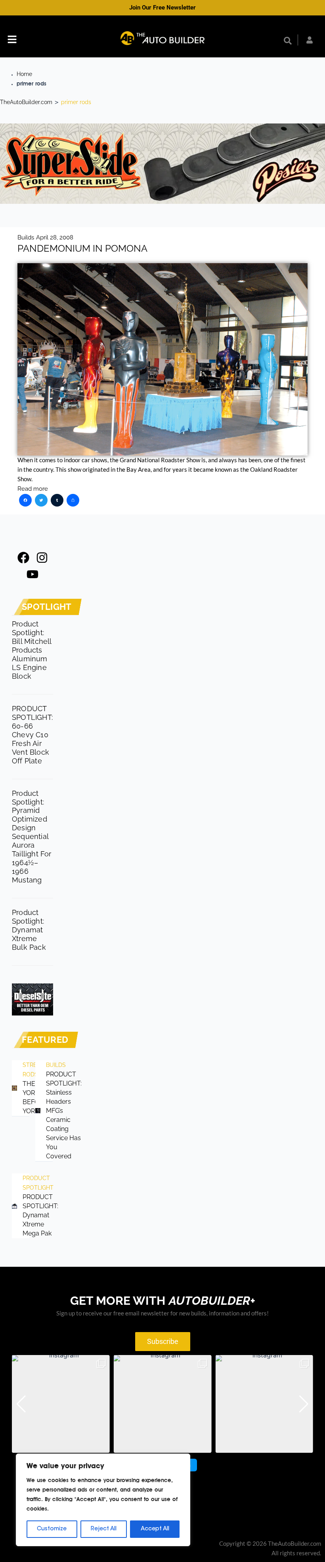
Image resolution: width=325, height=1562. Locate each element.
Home (24, 74)
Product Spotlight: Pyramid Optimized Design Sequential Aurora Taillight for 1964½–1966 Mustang (32, 836)
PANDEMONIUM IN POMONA (82, 248)
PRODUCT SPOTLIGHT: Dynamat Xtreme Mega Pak (40, 1215)
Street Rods (25, 1070)
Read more (32, 488)
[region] (103, 1500)
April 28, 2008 (54, 237)
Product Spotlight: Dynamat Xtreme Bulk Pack (29, 929)
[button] (12, 40)
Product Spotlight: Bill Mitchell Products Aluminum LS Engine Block (32, 650)
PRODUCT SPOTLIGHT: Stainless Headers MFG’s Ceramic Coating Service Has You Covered (64, 1115)
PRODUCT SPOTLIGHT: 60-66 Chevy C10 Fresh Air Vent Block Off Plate (32, 734)
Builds (25, 237)
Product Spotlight (25, 1183)
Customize (52, 1529)
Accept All (155, 1529)
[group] (61, 1404)
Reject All (104, 1529)
